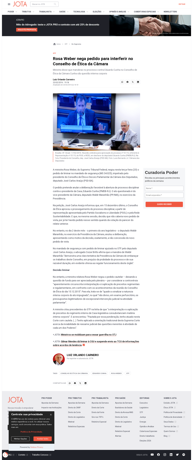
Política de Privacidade (173, 412)
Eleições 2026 (145, 441)
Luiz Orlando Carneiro (64, 79)
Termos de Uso (170, 426)
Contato (21, 455)
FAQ (10, 455)
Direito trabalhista (147, 436)
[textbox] (43, 4)
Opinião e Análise (147, 426)
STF (141, 412)
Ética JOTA (168, 408)
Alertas (118, 436)
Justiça (143, 417)
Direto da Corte (74, 412)
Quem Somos (169, 431)
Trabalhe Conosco (40, 455)
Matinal (71, 422)
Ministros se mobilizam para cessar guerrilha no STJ (88, 334)
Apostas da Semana (49, 403)
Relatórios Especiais (76, 426)
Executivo (144, 403)
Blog (165, 436)
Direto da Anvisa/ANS (124, 412)
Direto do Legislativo (76, 417)
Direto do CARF (74, 408)
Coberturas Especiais (148, 431)
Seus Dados (169, 422)
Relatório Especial (99, 422)
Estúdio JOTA (169, 403)
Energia (143, 422)
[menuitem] (12, 12)
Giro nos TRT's (97, 417)
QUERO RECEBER (164, 204)
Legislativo (144, 408)
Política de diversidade (173, 417)
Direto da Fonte (98, 412)
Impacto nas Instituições (51, 408)
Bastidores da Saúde (123, 408)
